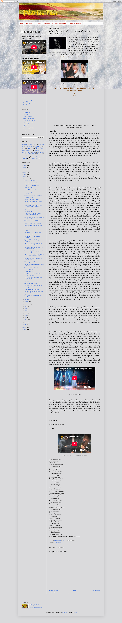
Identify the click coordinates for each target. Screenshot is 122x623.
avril (26, 315)
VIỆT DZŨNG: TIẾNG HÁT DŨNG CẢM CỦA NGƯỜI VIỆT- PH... (33, 244)
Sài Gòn (34, 152)
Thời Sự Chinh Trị (28, 271)
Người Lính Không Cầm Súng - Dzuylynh (31, 240)
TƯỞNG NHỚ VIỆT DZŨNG (31, 220)
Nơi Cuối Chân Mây (28, 116)
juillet (26, 308)
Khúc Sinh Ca (27, 281)
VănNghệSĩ (36, 156)
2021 (24, 170)
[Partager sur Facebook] (73, 540)
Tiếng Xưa (25, 126)
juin (26, 310)
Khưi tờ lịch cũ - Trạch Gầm (31, 183)
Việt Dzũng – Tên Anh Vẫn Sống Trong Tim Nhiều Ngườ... (33, 247)
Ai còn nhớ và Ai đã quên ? (29, 120)
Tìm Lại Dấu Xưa (48, 23)
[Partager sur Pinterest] (74, 540)
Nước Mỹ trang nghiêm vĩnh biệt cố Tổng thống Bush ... (32, 274)
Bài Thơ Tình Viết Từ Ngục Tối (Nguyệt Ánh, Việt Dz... (34, 217)
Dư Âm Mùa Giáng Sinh (30, 190)
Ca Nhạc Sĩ (38, 23)
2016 (24, 327)
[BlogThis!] (70, 540)
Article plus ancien (95, 590)
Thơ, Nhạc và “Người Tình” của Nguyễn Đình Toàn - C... (34, 268)
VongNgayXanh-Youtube (29, 101)
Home (21, 23)
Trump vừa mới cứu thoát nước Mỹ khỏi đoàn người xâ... (33, 196)
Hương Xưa (25, 130)
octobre (27, 301)
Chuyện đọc (29, 146)
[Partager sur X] (71, 540)
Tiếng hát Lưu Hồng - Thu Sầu (31, 289)
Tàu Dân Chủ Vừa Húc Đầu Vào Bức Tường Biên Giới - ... (33, 202)
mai (26, 313)
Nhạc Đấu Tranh (26, 152)
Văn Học (39, 154)
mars (26, 317)
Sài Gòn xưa (41, 152)
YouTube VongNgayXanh (75, 23)
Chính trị (38, 146)
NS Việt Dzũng (57, 542)
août (26, 306)
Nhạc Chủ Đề (37, 150)
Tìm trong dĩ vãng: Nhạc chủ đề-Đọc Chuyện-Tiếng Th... (33, 286)
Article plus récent (53, 590)
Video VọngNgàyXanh (28, 118)
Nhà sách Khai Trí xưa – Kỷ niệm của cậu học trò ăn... (33, 258)
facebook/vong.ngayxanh (29, 103)
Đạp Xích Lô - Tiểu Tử (29, 209)
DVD (23, 148)
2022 (24, 167)
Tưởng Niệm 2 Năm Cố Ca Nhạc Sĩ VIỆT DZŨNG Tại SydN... (32, 214)
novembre (27, 299)
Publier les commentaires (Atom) (63, 593)
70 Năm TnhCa (25, 144)
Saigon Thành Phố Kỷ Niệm (31, 283)
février (26, 320)
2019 (24, 174)
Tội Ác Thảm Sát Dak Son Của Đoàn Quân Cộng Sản (33, 278)
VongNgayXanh (35, 605)
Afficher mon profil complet (36, 607)
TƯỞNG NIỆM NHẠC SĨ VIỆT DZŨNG (32, 236)
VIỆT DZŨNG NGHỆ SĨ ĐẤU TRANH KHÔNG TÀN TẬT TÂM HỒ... (34, 255)
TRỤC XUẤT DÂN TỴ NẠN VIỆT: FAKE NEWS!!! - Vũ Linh (33, 205)
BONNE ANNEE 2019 (29, 180)
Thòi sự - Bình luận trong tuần (31, 185)
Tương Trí (25, 105)
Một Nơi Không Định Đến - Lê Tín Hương (32, 192)
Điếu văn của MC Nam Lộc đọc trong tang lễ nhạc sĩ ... (33, 225)
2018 (24, 177)
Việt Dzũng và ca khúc (29, 262)
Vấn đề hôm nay (28, 211)
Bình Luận (32, 144)
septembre (27, 304)
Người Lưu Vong (27, 112)
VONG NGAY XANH (28, 128)
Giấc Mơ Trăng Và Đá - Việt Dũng (32, 223)
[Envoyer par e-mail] (68, 540)
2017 (24, 325)
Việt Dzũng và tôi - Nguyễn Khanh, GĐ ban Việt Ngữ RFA (33, 233)
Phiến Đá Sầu (26, 124)
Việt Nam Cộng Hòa (29, 154)
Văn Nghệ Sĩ (25, 156)
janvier (26, 322)
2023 (24, 165)
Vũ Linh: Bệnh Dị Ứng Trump (31, 199)
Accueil (74, 590)
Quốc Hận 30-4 (29, 23)
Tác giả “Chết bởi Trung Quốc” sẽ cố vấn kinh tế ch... (34, 264)
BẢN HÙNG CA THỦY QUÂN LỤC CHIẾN (33, 295)
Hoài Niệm (25, 114)
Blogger (75, 612)
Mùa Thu (29, 148)
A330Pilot (64, 612)
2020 (24, 172)
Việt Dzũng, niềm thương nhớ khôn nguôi (32, 229)
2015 (24, 329)
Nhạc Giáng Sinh (28, 187)
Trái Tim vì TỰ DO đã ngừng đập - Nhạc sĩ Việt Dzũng (34, 251)
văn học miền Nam (35, 158)
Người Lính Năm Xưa (60, 23)
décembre (27, 179)
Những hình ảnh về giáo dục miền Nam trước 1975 (33, 292)
